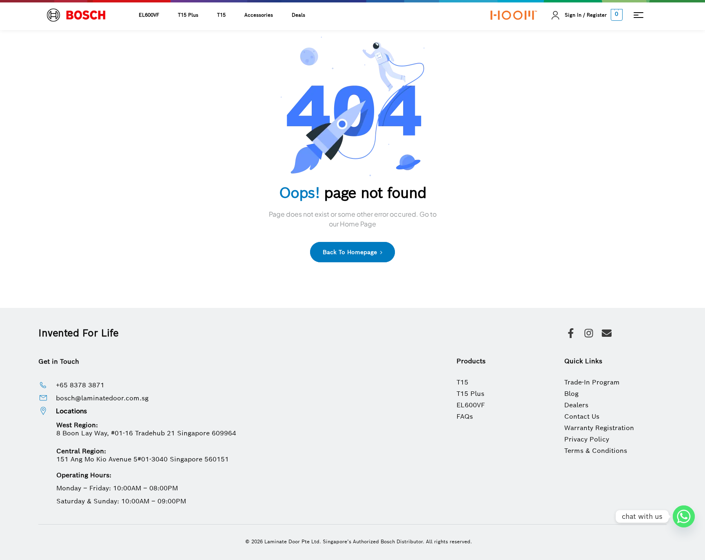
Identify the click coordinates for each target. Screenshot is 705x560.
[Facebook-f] (571, 333)
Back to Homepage (351, 252)
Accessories (258, 15)
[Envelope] (607, 333)
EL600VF (149, 15)
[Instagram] (589, 333)
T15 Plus (188, 15)
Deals (298, 15)
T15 (221, 15)
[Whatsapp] (684, 516)
